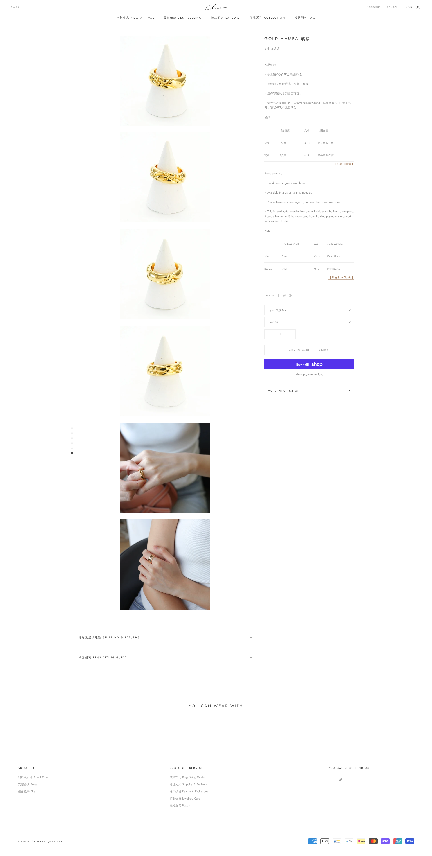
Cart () (413, 7)
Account (374, 7)
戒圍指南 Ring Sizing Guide (103, 657)
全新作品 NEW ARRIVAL (135, 18)
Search (392, 7)
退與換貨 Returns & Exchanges (189, 791)
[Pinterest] (290, 295)
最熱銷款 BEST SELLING (183, 18)
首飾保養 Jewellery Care (185, 798)
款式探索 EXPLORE (225, 18)
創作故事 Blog (27, 791)
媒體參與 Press (27, 784)
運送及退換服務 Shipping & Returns (109, 637)
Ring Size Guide (341, 277)
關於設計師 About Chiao (33, 777)
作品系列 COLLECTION (267, 18)
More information (284, 391)
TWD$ (15, 7)
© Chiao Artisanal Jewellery (41, 841)
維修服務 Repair (180, 805)
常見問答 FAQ (305, 18)
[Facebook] (278, 295)
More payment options (309, 374)
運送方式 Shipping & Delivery (188, 784)
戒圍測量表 (344, 164)
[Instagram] (340, 778)
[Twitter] (284, 295)
